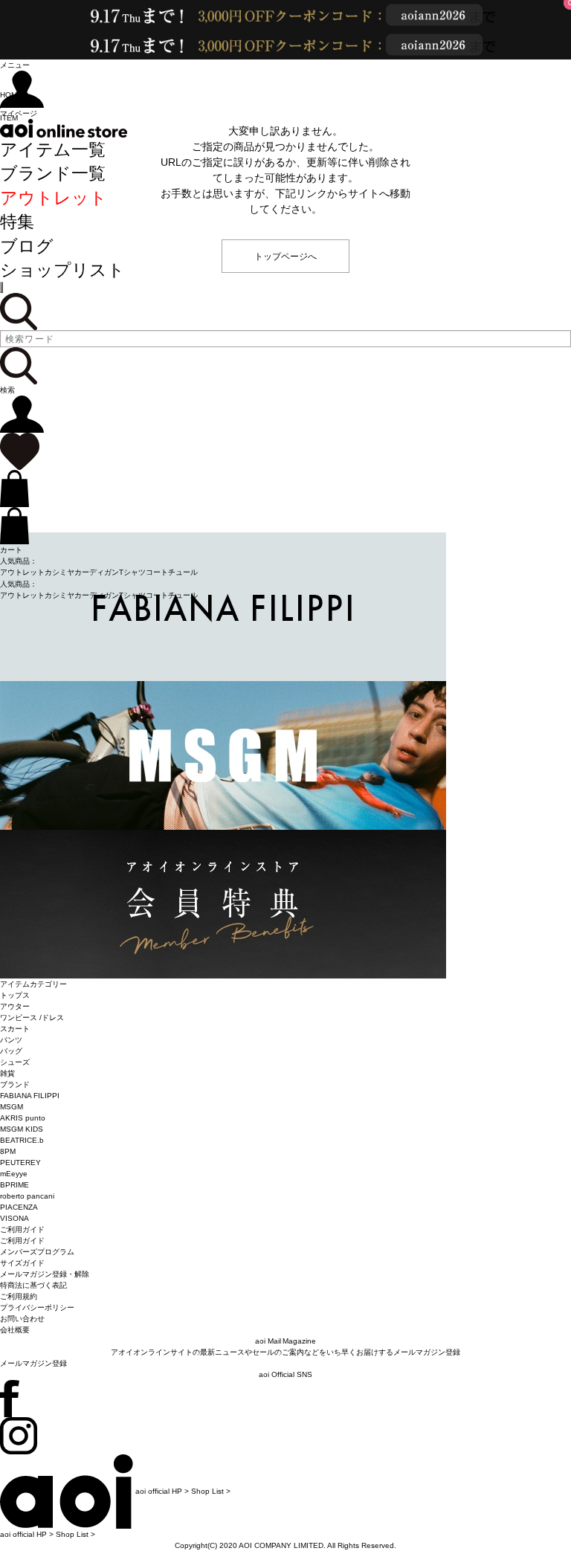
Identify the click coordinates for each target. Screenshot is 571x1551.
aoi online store (63, 128)
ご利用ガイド (22, 1240)
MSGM (11, 1107)
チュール (183, 572)
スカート (15, 1029)
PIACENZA (19, 1207)
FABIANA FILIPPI (29, 1095)
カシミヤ (59, 572)
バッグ (11, 1051)
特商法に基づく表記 (33, 1285)
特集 (17, 221)
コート (157, 572)
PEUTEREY (20, 1162)
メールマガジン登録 (33, 1363)
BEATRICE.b (22, 1140)
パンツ (11, 1040)
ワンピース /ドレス (32, 1017)
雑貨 (7, 1073)
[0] (19, 451)
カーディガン (96, 572)
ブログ (27, 246)
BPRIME (14, 1185)
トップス (15, 995)
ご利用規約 (18, 1296)
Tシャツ (132, 572)
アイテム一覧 (53, 149)
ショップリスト (62, 270)
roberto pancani (27, 1196)
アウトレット (53, 197)
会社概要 (15, 1330)
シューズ (15, 1062)
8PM (8, 1151)
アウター (15, 1006)
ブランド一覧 (53, 173)
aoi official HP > (162, 1491)
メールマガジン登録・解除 (44, 1274)
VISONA (14, 1218)
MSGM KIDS (21, 1129)
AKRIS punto (22, 1118)
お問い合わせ (22, 1319)
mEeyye (14, 1174)
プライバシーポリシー (37, 1307)
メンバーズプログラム (37, 1252)
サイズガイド (22, 1263)
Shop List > (210, 1491)
